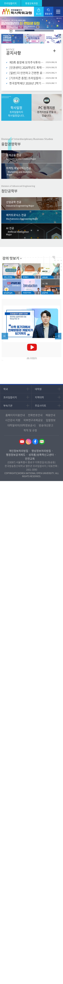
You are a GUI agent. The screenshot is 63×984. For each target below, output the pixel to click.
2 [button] (29, 30)
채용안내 (50, 415)
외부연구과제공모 (33, 420)
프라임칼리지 (10, 3)
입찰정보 (51, 420)
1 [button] (20, 30)
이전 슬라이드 (5, 336)
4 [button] (49, 30)
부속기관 (7, 405)
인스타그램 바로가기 (29, 442)
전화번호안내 (35, 415)
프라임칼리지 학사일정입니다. (16, 111)
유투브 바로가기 (22, 442)
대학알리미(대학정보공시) (21, 425)
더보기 (54, 50)
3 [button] (39, 30)
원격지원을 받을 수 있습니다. (46, 111)
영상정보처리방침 (41, 451)
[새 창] (32, 330)
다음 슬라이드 (58, 336)
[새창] (12, 39)
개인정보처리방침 (18, 451)
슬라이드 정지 (11, 30)
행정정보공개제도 (15, 455)
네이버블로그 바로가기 (42, 442)
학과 (5, 389)
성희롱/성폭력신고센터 (41, 455)
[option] (31, 23)
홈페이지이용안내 (15, 415)
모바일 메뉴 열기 (58, 11)
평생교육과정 (31, 3)
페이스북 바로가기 (35, 442)
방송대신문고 (46, 425)
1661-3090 (31, 469)
